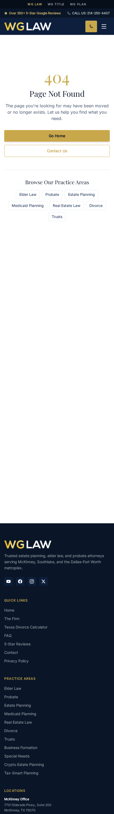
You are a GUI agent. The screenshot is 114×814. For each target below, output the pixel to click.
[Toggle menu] (104, 26)
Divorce (96, 205)
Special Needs (16, 756)
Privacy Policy (16, 661)
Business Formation (20, 747)
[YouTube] (8, 581)
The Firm (11, 618)
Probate (52, 194)
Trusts (57, 216)
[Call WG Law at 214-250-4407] (91, 26)
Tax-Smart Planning (21, 773)
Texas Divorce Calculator (25, 627)
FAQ (8, 635)
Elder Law (27, 194)
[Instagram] (32, 581)
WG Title (56, 4)
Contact (11, 652)
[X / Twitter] (43, 581)
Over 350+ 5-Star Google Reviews (35, 13)
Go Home (57, 135)
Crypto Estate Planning (24, 764)
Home (9, 610)
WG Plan (78, 4)
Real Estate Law (66, 205)
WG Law (35, 4)
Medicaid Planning (28, 205)
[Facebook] (20, 581)
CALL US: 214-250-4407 (91, 13)
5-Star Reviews (17, 644)
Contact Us (57, 151)
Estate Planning (81, 194)
